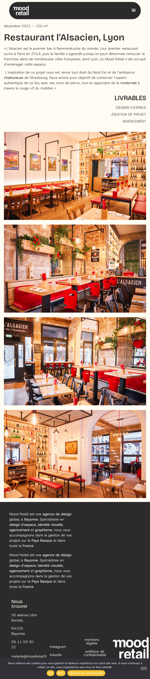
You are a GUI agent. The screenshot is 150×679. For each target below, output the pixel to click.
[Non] (143, 668)
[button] (133, 10)
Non (60, 673)
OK (50, 673)
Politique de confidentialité (86, 673)
